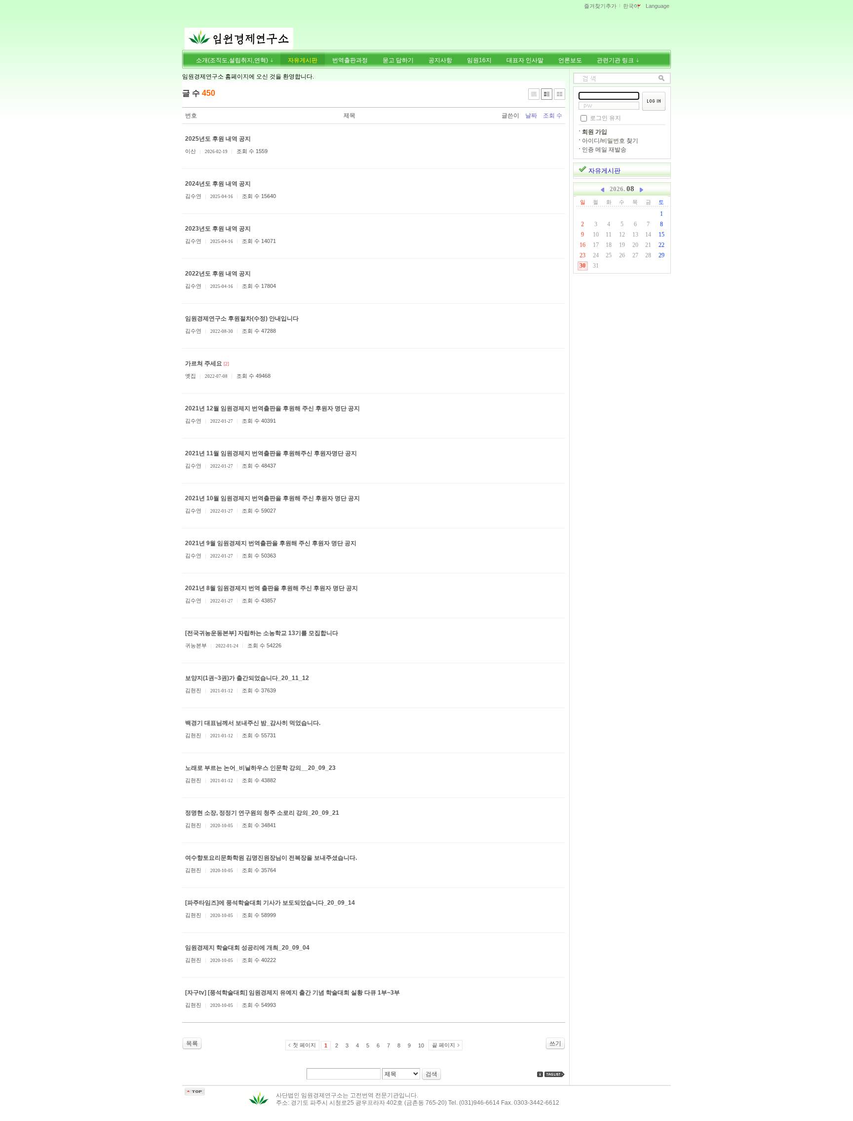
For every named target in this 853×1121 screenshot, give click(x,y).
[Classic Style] (534, 94)
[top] (195, 1093)
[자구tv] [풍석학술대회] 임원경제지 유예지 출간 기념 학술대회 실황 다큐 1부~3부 (292, 992)
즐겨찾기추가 (600, 6)
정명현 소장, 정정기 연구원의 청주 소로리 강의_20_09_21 (262, 812)
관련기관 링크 (616, 60)
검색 (431, 1074)
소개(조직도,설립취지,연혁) (233, 60)
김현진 (193, 690)
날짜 (531, 115)
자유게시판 (302, 60)
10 (421, 1045)
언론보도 (570, 60)
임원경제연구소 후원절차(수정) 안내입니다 (242, 318)
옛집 (190, 376)
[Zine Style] (546, 94)
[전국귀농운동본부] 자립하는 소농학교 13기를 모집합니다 (261, 633)
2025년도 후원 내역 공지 (218, 138)
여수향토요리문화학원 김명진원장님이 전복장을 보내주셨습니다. (271, 857)
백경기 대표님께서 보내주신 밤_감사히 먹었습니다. (252, 723)
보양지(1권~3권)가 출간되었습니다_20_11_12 (247, 678)
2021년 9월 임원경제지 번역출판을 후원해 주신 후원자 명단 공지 (270, 543)
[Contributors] (540, 1074)
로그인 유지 (605, 117)
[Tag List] (554, 1074)
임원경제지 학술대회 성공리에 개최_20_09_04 (247, 947)
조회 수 (552, 115)
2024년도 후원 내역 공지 (218, 183)
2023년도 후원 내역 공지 (218, 228)
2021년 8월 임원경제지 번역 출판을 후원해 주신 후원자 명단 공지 (271, 588)
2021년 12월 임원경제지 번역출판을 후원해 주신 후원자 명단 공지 (272, 408)
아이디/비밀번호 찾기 (610, 140)
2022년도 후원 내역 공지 (218, 273)
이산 (190, 151)
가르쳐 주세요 (203, 363)
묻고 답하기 (398, 60)
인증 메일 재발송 (604, 149)
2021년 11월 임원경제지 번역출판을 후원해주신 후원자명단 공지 (271, 453)
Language (657, 6)
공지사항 (440, 60)
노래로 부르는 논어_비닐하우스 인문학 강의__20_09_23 (260, 767)
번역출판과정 (350, 60)
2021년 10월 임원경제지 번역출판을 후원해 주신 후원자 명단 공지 (272, 498)
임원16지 (479, 60)
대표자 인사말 (524, 60)
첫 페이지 (304, 1045)
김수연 (193, 196)
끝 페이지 (443, 1045)
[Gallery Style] (559, 94)
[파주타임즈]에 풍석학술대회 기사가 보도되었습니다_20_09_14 (270, 902)
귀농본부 (196, 645)
